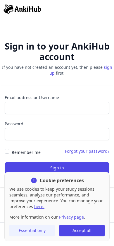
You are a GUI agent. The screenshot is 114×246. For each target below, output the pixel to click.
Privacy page (71, 217)
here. (39, 206)
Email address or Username (32, 97)
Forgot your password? (87, 151)
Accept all (81, 230)
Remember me (26, 152)
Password (14, 123)
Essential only (32, 230)
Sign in (57, 168)
